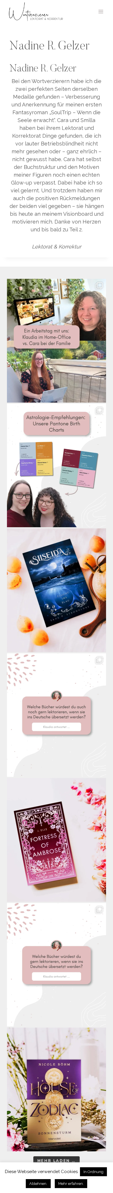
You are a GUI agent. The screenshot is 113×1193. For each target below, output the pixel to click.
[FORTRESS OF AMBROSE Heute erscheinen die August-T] (56, 840)
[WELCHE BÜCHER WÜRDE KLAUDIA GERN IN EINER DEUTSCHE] (56, 965)
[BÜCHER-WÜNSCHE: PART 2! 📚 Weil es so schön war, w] (56, 715)
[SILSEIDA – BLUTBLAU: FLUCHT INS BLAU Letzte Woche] (56, 590)
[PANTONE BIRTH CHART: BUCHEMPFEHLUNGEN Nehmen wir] (56, 466)
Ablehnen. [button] (38, 1183)
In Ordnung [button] (93, 1172)
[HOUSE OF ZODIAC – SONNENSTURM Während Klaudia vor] (56, 1089)
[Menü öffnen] (100, 11)
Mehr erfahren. (71, 1183)
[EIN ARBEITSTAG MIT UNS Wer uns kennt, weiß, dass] (56, 341)
